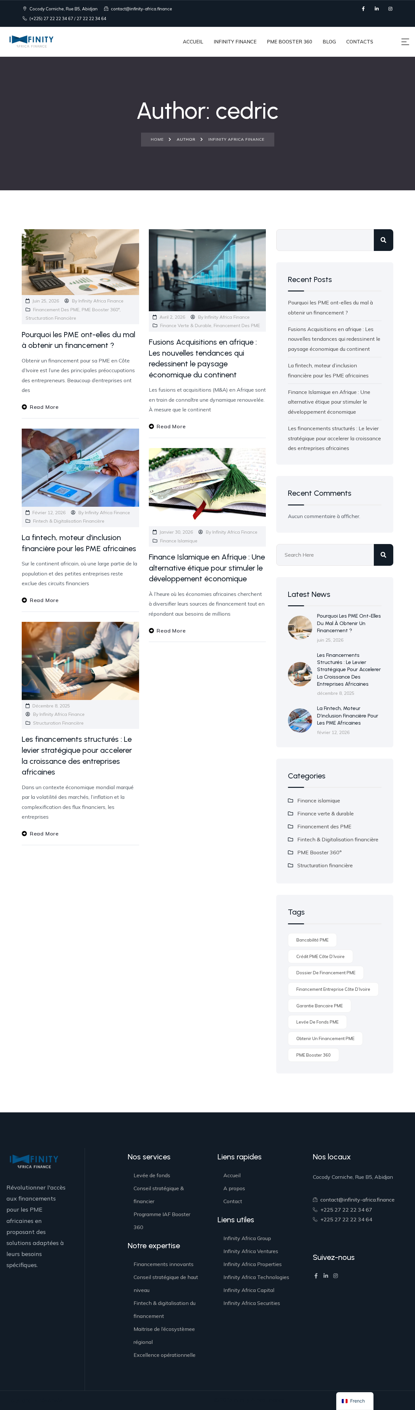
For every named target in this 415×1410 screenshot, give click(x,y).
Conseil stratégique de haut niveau (166, 1283)
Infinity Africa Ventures (250, 1251)
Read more (44, 407)
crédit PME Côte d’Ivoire (320, 956)
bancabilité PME (312, 939)
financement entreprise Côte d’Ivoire (333, 989)
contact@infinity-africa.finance (141, 8)
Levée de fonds (152, 1175)
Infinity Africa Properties (252, 1264)
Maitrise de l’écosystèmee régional (164, 1335)
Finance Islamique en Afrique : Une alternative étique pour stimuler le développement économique (207, 567)
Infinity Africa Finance (101, 301)
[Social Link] (363, 9)
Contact (232, 1201)
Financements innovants (164, 1264)
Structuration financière (51, 318)
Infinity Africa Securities (251, 1303)
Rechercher (383, 240)
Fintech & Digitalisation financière (68, 521)
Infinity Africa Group (247, 1238)
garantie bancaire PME (319, 1005)
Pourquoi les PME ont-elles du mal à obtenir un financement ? (349, 623)
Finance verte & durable (185, 325)
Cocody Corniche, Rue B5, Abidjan (63, 8)
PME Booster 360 (313, 1055)
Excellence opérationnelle (165, 1355)
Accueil (232, 1175)
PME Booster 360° (101, 310)
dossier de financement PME (325, 972)
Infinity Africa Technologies (256, 1277)
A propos (234, 1188)
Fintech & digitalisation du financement (165, 1309)
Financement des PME (56, 310)
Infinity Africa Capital (248, 1290)
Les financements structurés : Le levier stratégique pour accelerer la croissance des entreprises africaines (334, 438)
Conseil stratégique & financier (159, 1194)
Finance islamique (178, 541)
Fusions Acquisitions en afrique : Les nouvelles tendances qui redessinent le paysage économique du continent (334, 339)
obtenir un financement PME (325, 1038)
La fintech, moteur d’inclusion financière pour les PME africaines (347, 715)
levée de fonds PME (317, 1022)
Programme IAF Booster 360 (162, 1220)
